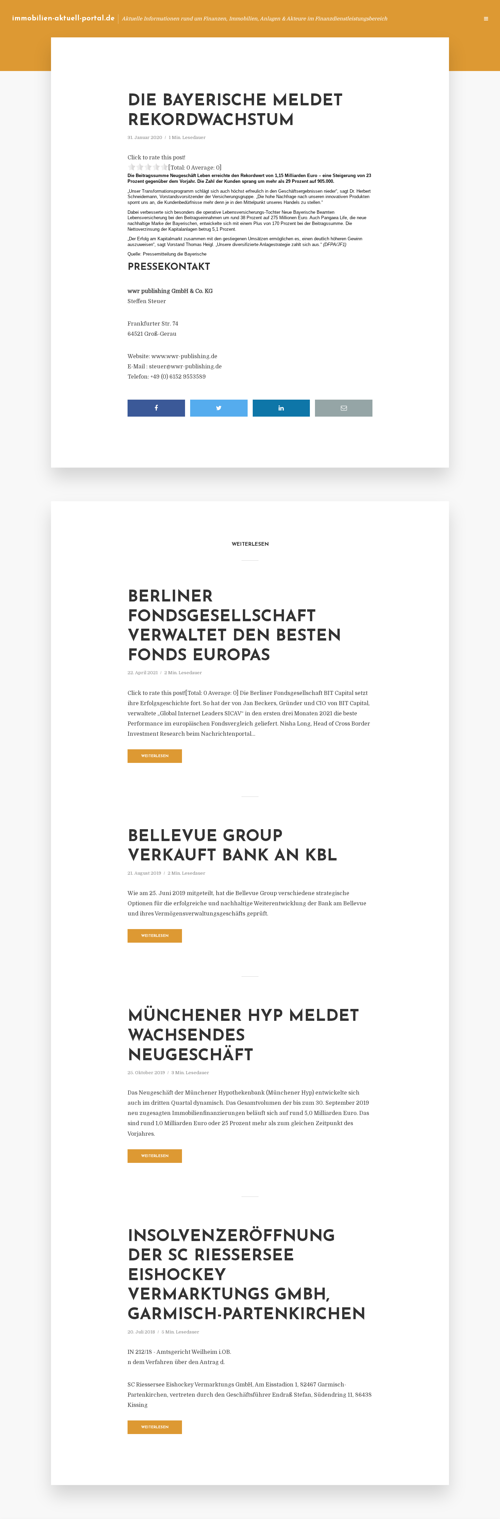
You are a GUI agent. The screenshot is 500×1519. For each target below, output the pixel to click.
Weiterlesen (155, 756)
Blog (344, 18)
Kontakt (391, 18)
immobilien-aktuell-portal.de (63, 18)
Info (366, 18)
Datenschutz (459, 18)
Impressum (422, 18)
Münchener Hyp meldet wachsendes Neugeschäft (243, 1036)
